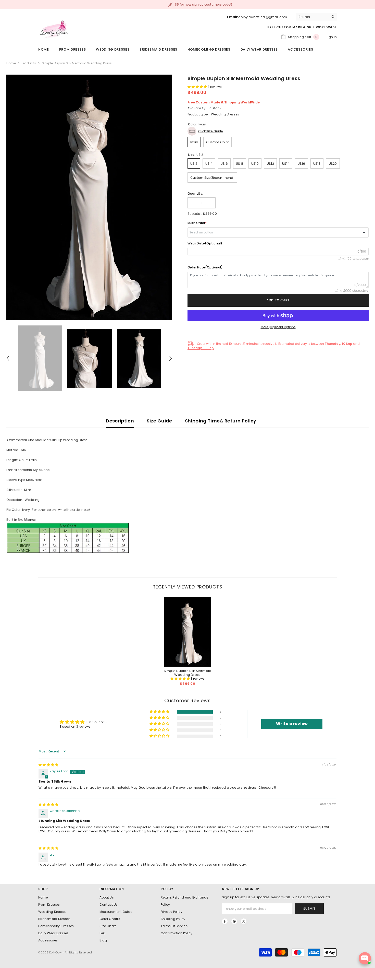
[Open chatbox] (365, 958)
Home (11, 63)
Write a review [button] (292, 724)
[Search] (316, 17)
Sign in (331, 37)
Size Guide (159, 421)
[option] (89, 197)
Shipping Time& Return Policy (220, 421)
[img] (48, 765)
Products (29, 63)
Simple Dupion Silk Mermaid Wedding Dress (187, 673)
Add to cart (278, 300)
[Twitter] (243, 921)
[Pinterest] (234, 921)
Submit (309, 908)
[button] (8, 358)
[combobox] (312, 17)
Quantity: (195, 193)
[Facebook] (225, 921)
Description (120, 421)
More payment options (278, 327)
